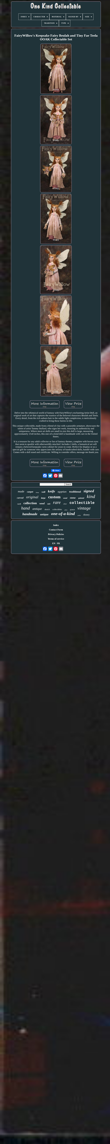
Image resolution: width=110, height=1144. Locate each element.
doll (48, 504)
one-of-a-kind (63, 513)
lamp (37, 492)
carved (20, 498)
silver (65, 504)
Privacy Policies (56, 534)
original (32, 497)
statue (73, 498)
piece (72, 510)
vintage (84, 508)
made (21, 491)
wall (43, 492)
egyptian (62, 491)
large (43, 498)
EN (53, 543)
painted (81, 498)
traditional (75, 491)
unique (44, 514)
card (19, 504)
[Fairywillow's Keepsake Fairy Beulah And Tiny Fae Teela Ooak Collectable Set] (56, 69)
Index (56, 525)
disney (86, 514)
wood (65, 498)
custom (54, 497)
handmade (29, 514)
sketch (47, 509)
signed (89, 491)
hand (25, 508)
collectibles (57, 509)
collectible (82, 503)
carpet (30, 491)
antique (37, 508)
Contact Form (56, 529)
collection (30, 503)
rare (57, 502)
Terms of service (56, 539)
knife (51, 491)
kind (91, 496)
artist (79, 515)
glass (66, 510)
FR (58, 543)
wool (42, 503)
